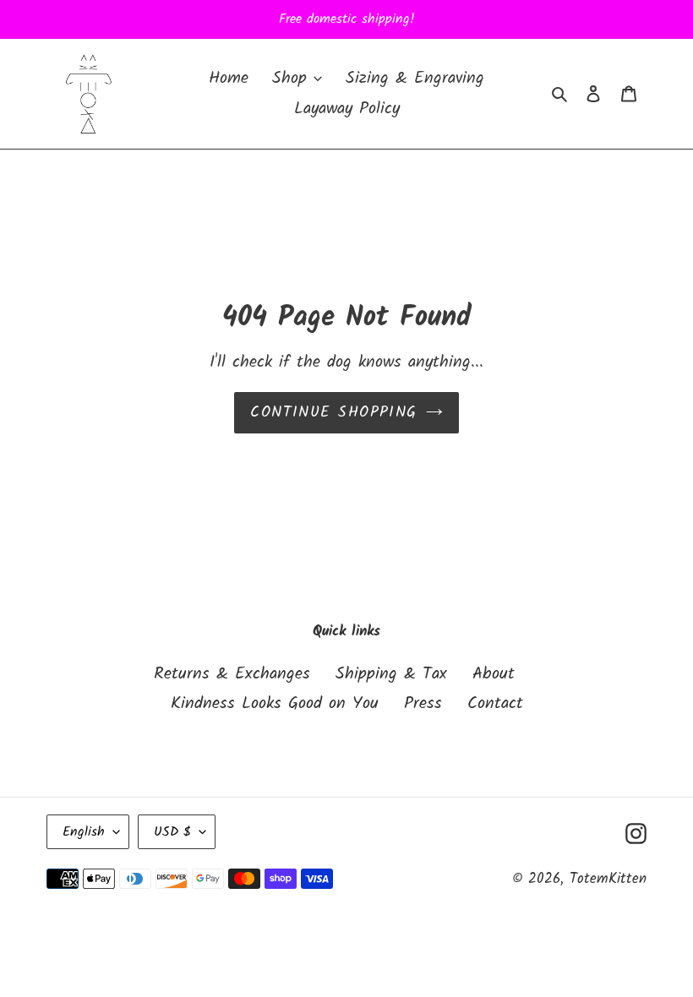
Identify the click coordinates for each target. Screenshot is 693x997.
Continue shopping (333, 412)
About (493, 674)
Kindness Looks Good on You (275, 703)
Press (423, 703)
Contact (495, 703)
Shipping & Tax (391, 674)
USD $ (172, 831)
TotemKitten (608, 879)
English (84, 831)
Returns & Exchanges (232, 674)
